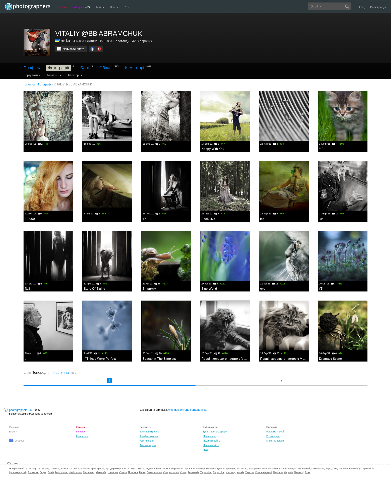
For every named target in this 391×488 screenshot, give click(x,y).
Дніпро (220, 468)
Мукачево (88, 472)
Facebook (18, 440)
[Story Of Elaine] (107, 256)
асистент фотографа (92, 468)
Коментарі (134, 68)
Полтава (133, 472)
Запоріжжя (255, 468)
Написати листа (73, 49)
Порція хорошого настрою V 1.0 (284, 358)
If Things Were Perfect (100, 358)
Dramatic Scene (330, 358)
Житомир (242, 468)
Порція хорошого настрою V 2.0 (225, 358)
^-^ (321, 149)
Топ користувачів (149, 431)
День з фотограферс (215, 431)
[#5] (342, 256)
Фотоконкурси (148, 445)
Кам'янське (317, 468)
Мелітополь (75, 472)
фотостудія (128, 468)
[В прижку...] (166, 256)
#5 (321, 288)
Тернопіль (206, 472)
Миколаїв (101, 472)
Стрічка (61, 7)
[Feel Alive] (225, 186)
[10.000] (48, 186)
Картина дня (147, 440)
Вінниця (200, 468)
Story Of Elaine (94, 288)
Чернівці (65, 40)
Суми (183, 472)
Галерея (81, 7)
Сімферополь (171, 472)
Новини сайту (211, 445)
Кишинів (343, 468)
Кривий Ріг (368, 468)
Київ (334, 468)
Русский (14, 427)
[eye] (284, 256)
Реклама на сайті (276, 431)
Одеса (123, 472)
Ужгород (230, 472)
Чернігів (288, 472)
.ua (321, 219)
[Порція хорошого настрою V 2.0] (225, 325)
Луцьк (43, 472)
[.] (48, 325)
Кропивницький (17, 472)
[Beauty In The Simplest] (166, 325)
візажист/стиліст (70, 468)
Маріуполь (61, 472)
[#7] (166, 186)
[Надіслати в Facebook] (92, 49)
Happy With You (212, 149)
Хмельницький (263, 472)
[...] (48, 116)
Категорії (74, 75)
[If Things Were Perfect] (107, 325)
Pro (126, 7)
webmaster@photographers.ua (187, 409)
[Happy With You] (225, 116)
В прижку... (150, 288)
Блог (84, 68)
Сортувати (31, 75)
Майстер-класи (275, 440)
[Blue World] (225, 256)
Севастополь (154, 472)
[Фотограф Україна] (57, 40)
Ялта (307, 472)
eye (262, 288)
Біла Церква (163, 468)
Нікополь (113, 472)
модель (55, 468)
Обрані (105, 68)
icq (262, 219)
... (26, 149)
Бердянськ (177, 468)
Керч (328, 468)
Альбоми (53, 75)
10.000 (30, 219)
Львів (51, 472)
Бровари (190, 468)
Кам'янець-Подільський (296, 468)
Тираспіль (218, 472)
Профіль (32, 68)
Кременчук (355, 468)
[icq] (284, 186)
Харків (240, 472)
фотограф (43, 468)
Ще (113, 7)
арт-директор (113, 468)
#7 (144, 219)
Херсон (249, 472)
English (13, 431)
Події (206, 449)
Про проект (209, 436)
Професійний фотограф (22, 468)
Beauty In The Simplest (159, 358)
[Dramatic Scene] (342, 325)
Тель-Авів (193, 472)
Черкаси (278, 472)
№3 (27, 288)
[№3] (48, 256)
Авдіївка (150, 468)
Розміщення (273, 436)
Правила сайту (211, 440)
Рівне (142, 472)
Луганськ (33, 472)
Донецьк (230, 468)
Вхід (361, 7)
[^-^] (342, 116)
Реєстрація (378, 7)
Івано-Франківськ (272, 468)
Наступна (65, 372)
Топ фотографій (149, 436)
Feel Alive (208, 219)
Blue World (209, 288)
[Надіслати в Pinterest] (99, 49)
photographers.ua (20, 410)
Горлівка (211, 468)
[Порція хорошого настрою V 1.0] (284, 325)
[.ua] (342, 186)
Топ (98, 7)
